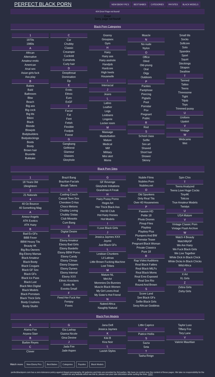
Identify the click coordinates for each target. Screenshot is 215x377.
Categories (157, 4)
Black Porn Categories (107, 26)
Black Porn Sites (107, 168)
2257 (150, 374)
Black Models (190, 4)
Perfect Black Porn (43, 4)
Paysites (173, 4)
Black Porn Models (107, 316)
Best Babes (140, 4)
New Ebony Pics (120, 4)
